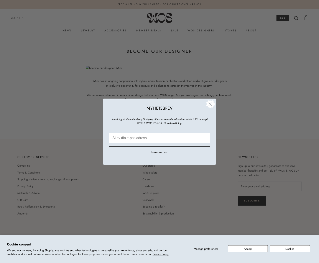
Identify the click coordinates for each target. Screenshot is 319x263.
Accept (248, 249)
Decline (289, 249)
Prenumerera (159, 152)
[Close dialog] (210, 104)
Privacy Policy (161, 254)
